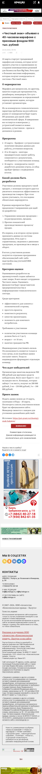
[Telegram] (13, 454)
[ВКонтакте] (3, 454)
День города (16, 23)
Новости (6, 19)
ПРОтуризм (27, 23)
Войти (38, 2)
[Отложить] (16, 53)
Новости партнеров (10, 28)
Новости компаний (12, 539)
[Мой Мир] (10, 454)
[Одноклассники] (6, 454)
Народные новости (18, 19)
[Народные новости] (34, 2)
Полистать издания (9, 611)
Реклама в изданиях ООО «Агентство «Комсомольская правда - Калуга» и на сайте (17, 635)
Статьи (30, 19)
